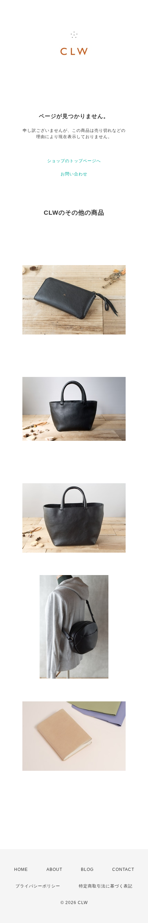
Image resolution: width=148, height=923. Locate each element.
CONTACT (123, 869)
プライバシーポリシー (37, 886)
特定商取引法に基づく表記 (106, 886)
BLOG (87, 869)
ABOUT (54, 869)
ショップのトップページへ (74, 160)
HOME (21, 869)
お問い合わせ (74, 174)
